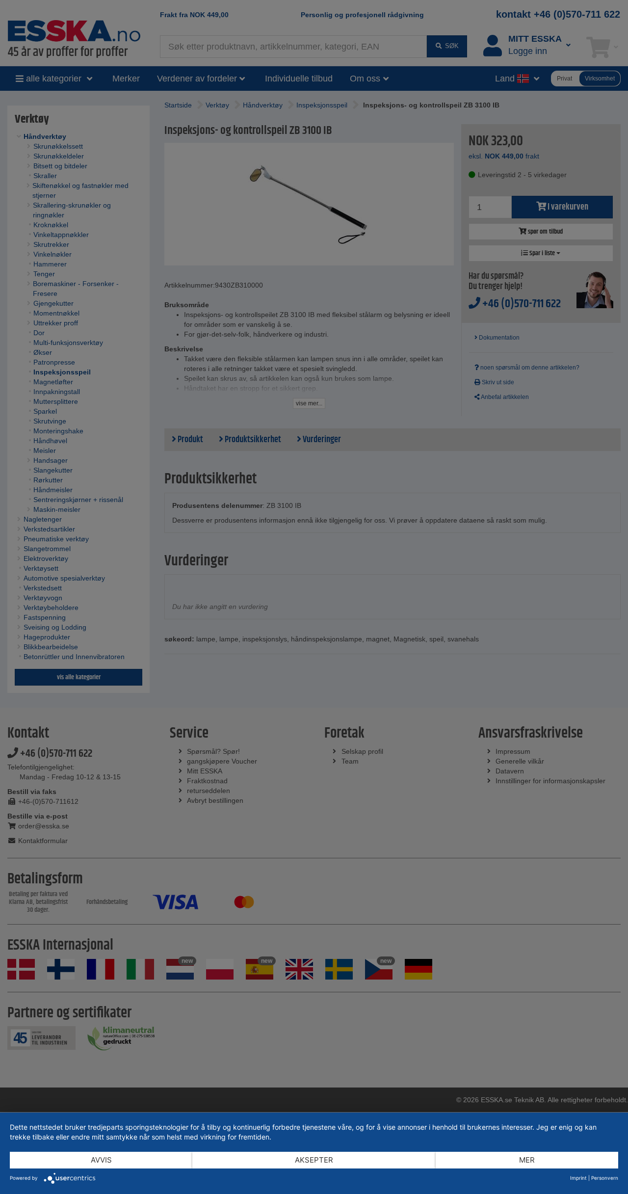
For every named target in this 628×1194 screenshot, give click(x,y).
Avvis (101, 1160)
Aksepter (314, 1160)
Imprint (578, 1178)
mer (527, 1160)
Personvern (604, 1178)
